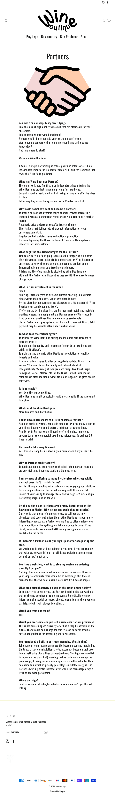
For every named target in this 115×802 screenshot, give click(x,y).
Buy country (49, 36)
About (85, 36)
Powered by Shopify (57, 791)
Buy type (32, 36)
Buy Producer (69, 36)
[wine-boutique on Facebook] (13, 741)
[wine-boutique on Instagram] (7, 741)
